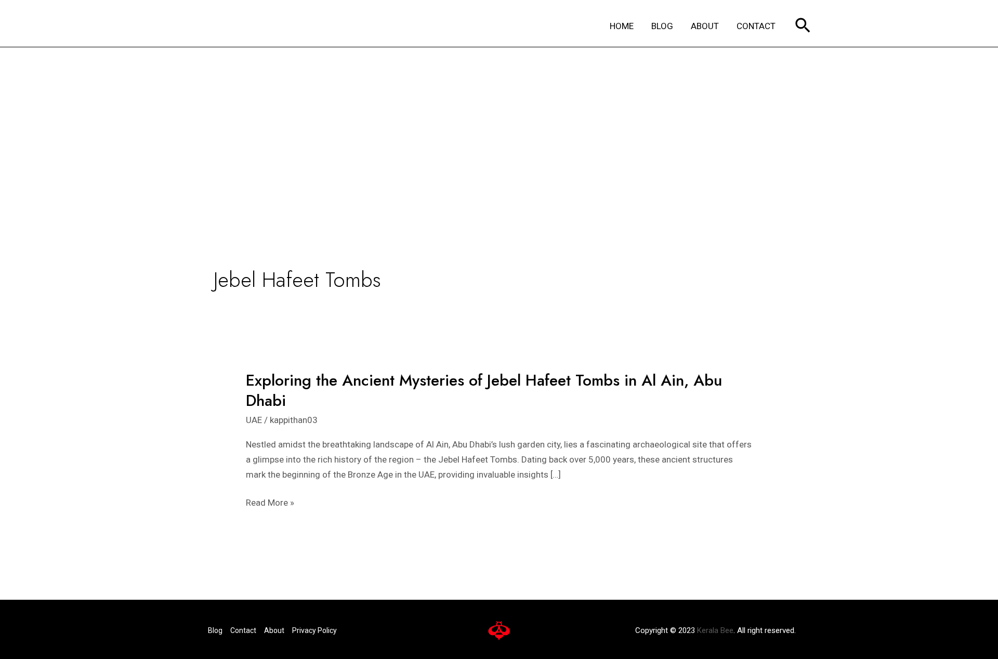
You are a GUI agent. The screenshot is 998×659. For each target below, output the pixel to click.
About (274, 630)
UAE (254, 420)
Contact (243, 630)
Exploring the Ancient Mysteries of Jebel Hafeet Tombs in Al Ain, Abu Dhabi (484, 390)
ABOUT (705, 26)
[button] (803, 26)
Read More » (270, 502)
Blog (215, 630)
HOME (622, 26)
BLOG (662, 26)
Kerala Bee (715, 630)
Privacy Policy (314, 630)
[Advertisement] (499, 125)
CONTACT (756, 26)
